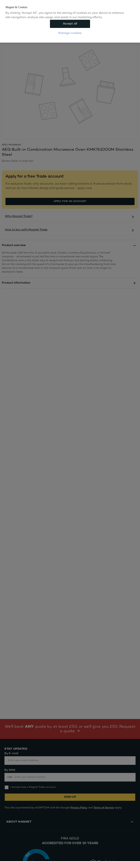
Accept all (70, 23)
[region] (70, 21)
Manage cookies (69, 33)
